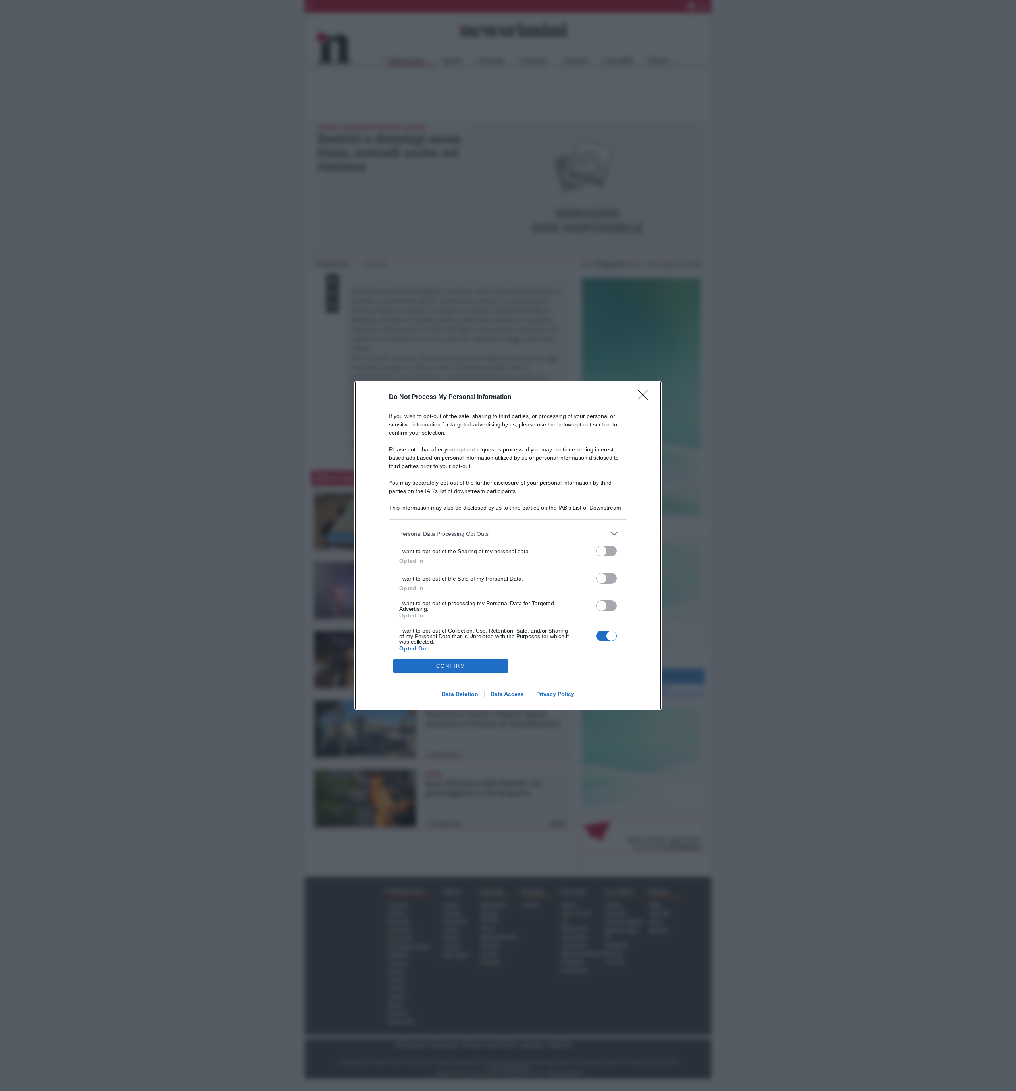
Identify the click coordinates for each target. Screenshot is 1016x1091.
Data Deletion (460, 694)
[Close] (645, 397)
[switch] (606, 551)
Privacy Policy (555, 694)
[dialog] (508, 545)
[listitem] (508, 533)
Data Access (507, 694)
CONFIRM (451, 666)
